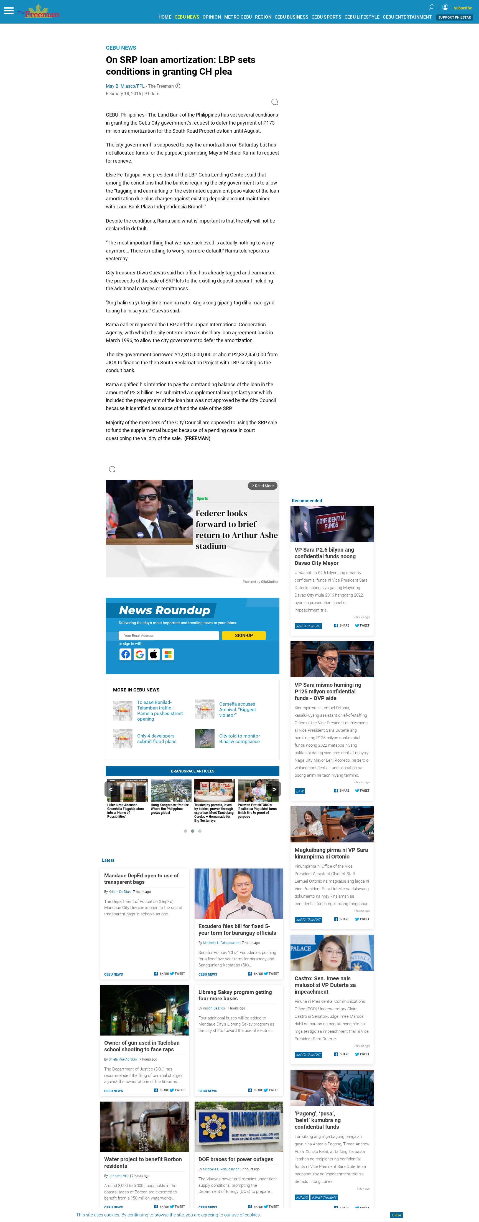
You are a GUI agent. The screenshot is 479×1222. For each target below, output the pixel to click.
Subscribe (463, 8)
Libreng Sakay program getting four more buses (235, 995)
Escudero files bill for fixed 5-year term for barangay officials (237, 929)
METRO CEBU (238, 17)
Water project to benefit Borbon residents (143, 1162)
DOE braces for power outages (235, 1159)
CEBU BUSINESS (291, 17)
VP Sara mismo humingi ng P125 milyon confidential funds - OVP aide (328, 691)
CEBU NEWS (187, 17)
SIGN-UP (244, 635)
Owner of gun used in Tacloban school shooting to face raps (142, 1046)
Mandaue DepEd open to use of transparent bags (141, 878)
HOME (165, 17)
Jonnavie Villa (119, 1176)
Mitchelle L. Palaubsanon (221, 943)
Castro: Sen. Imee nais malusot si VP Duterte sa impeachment (325, 985)
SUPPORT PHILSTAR (455, 17)
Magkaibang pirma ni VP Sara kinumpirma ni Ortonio (331, 853)
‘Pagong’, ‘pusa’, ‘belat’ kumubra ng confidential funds (318, 1120)
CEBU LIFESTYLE (362, 17)
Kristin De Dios (120, 892)
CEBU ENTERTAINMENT (407, 17)
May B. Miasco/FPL (125, 86)
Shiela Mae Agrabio (123, 1059)
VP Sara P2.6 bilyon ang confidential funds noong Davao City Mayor (325, 556)
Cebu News (121, 47)
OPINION (212, 17)
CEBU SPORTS (326, 17)
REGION (263, 17)
